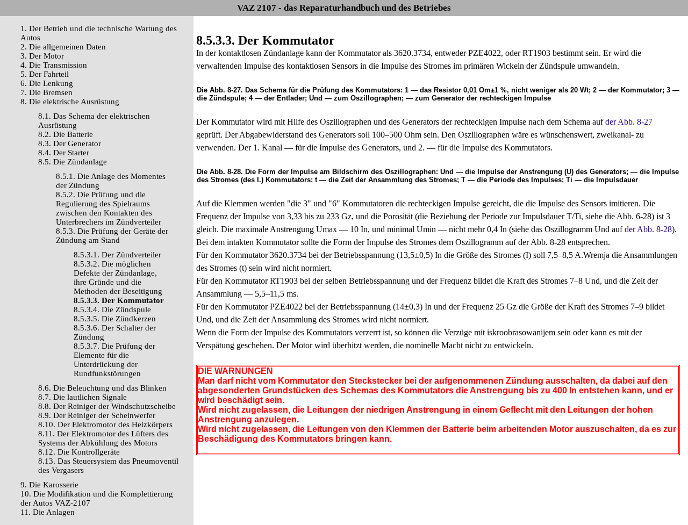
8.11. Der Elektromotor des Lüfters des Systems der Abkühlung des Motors (103, 438)
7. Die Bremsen (46, 92)
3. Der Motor (42, 56)
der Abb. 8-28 (648, 229)
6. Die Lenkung (46, 83)
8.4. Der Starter (63, 152)
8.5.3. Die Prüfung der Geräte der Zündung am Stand (112, 235)
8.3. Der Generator (69, 143)
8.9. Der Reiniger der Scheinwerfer (96, 415)
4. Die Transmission (53, 65)
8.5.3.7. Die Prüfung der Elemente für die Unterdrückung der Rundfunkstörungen (114, 360)
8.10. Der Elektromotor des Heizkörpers (105, 424)
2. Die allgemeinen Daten (63, 46)
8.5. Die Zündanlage (72, 161)
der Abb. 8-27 (629, 121)
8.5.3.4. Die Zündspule (112, 309)
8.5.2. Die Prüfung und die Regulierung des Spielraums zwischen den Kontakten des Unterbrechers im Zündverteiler (108, 208)
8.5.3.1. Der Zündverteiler (117, 254)
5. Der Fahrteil (44, 74)
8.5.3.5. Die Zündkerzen (115, 318)
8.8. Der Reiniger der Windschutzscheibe (107, 406)
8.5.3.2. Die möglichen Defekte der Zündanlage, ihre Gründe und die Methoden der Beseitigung (118, 278)
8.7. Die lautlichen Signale (82, 397)
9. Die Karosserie (49, 484)
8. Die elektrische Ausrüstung (69, 101)
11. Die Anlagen (47, 512)
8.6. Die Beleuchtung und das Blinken (102, 388)
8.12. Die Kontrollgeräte (79, 452)
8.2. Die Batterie (65, 134)
